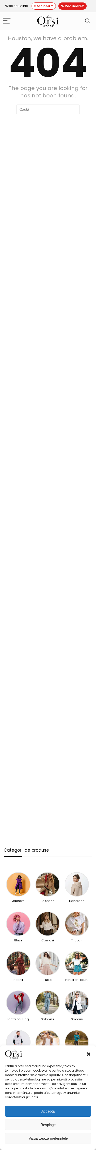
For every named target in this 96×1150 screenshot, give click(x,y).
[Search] (88, 21)
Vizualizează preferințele (48, 1138)
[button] (88, 1054)
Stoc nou (42, 6)
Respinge (48, 1125)
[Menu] (7, 21)
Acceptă (48, 1111)
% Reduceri (71, 6)
